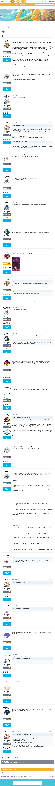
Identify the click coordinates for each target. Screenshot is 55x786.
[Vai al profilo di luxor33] (7, 393)
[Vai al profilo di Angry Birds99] (7, 181)
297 (7, 697)
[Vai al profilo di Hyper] (3, 31)
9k (7, 191)
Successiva (9, 36)
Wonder (7, 71)
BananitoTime (6, 707)
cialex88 (7, 95)
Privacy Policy (23, 781)
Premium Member (23, 4)
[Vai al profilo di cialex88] (7, 101)
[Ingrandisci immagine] (31, 446)
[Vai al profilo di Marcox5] (7, 157)
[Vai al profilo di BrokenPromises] (7, 688)
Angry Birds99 (6, 176)
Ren (7, 226)
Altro (28, 4)
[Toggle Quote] (13, 125)
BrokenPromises (7, 681)
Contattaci (28, 781)
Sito (18, 1)
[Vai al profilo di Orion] (7, 256)
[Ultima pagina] (13, 36)
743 (7, 241)
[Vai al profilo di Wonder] (7, 76)
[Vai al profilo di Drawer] (7, 635)
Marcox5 (7, 151)
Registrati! (51, 1)
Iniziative (16, 4)
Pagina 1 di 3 (17, 36)
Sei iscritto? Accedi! (43, 1)
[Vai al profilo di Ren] (7, 232)
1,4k (7, 217)
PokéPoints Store (10, 4)
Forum (13, 1)
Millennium (3, 4)
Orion (6, 251)
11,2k (7, 111)
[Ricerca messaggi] (53, 4)
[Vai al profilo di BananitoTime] (7, 712)
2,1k (7, 166)
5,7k (7, 372)
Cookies (32, 781)
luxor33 (7, 387)
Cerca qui (48, 4)
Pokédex (23, 1)
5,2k (7, 55)
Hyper (8, 30)
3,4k (7, 403)
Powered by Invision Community (27, 784)
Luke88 (6, 358)
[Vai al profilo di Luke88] (7, 363)
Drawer (6, 630)
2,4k (7, 266)
